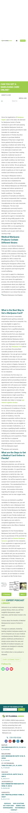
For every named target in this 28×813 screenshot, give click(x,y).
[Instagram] (14, 741)
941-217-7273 (6, 799)
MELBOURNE (6, 754)
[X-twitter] (21, 741)
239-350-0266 (6, 749)
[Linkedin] (18, 741)
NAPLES (4, 745)
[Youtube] (10, 741)
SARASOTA (5, 792)
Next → (23, 594)
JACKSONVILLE (7, 781)
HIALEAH (4, 772)
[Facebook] (6, 741)
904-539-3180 (6, 788)
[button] (17, 41)
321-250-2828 (6, 760)
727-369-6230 (6, 767)
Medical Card (23, 98)
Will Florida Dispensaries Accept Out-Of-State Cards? (13, 586)
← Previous (6, 594)
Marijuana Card (17, 346)
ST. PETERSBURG (7, 763)
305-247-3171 (6, 778)
